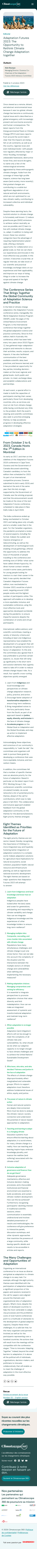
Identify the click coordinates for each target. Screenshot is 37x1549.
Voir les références (11, 86)
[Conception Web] (29, 1542)
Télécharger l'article (18, 92)
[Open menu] (32, 4)
